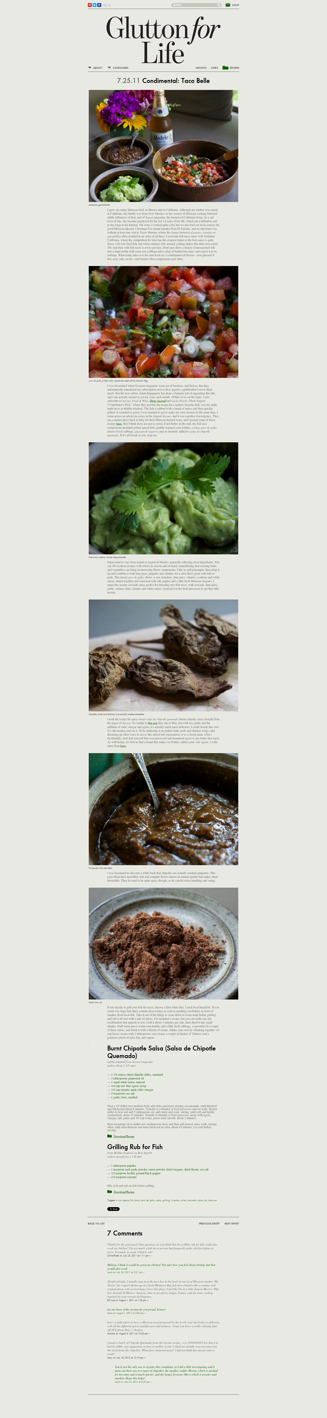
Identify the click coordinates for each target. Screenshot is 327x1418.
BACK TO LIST (96, 1223)
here (119, 423)
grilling (166, 1200)
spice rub (202, 1200)
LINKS (214, 68)
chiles (183, 1200)
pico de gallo (148, 1200)
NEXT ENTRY (231, 1223)
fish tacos (135, 1200)
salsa (158, 1200)
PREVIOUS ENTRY (209, 1223)
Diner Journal (158, 401)
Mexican (212, 1200)
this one (152, 723)
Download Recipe (124, 1136)
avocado (192, 1200)
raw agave (123, 1200)
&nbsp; (230, 4)
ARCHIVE (200, 68)
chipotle (175, 1200)
